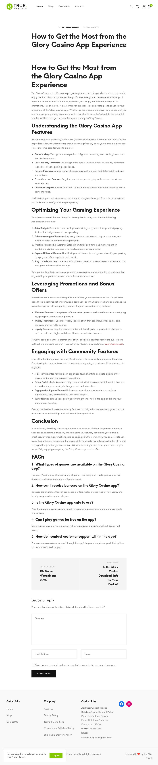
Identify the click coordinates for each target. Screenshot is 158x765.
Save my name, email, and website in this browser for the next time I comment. (75, 665)
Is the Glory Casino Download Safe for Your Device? (108, 575)
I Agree (56, 755)
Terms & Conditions (54, 721)
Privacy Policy (51, 715)
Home (40, 6)
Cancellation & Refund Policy (59, 728)
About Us (79, 6)
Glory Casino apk (114, 344)
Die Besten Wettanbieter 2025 (48, 576)
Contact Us (64, 6)
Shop (50, 6)
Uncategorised (70, 27)
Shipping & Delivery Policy (58, 734)
